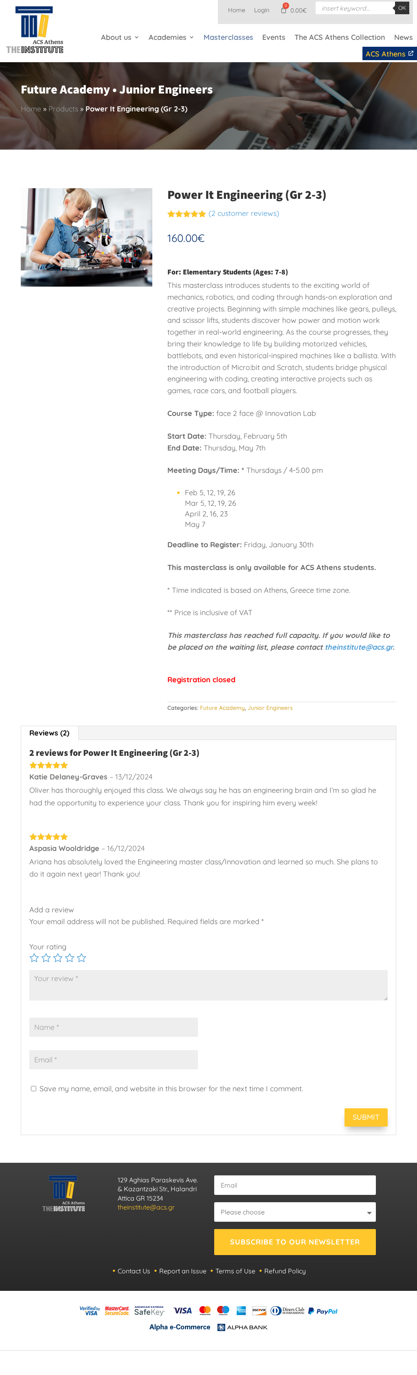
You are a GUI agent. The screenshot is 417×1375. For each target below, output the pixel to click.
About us (116, 37)
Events (273, 37)
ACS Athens (387, 54)
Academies (168, 37)
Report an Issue (182, 1271)
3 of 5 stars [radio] (58, 958)
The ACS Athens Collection (339, 37)
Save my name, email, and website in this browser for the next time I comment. (171, 1088)
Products (63, 108)
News (403, 37)
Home (236, 10)
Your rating (47, 946)
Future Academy (222, 707)
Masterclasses (228, 37)
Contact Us (134, 1271)
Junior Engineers (270, 707)
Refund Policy (285, 1271)
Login (262, 10)
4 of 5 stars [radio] (70, 958)
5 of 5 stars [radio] (81, 958)
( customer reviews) (243, 213)
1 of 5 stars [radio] (34, 958)
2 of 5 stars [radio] (46, 958)
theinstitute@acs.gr (359, 647)
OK (402, 7)
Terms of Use (235, 1271)
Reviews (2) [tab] (49, 733)
